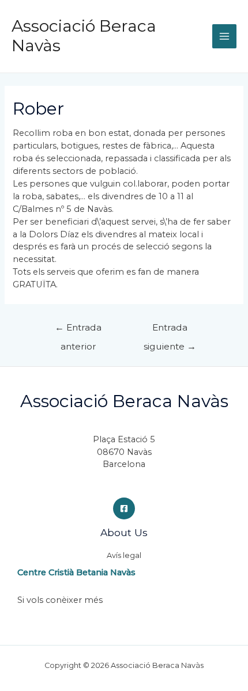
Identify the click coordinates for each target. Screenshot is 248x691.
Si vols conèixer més (60, 600)
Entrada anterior (78, 330)
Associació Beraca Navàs (84, 35)
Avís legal (124, 555)
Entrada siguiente (170, 330)
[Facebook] (124, 508)
